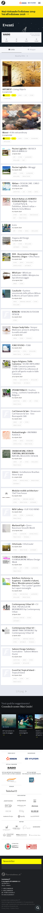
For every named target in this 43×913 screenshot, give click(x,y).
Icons (17, 226)
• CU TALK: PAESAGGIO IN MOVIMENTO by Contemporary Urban (26, 609)
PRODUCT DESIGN (26, 176)
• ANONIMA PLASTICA (24, 434)
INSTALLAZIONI (7, 141)
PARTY (23, 160)
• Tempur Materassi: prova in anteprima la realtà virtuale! (25, 331)
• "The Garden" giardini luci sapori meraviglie (26, 584)
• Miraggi (23, 168)
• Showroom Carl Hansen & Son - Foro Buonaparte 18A (26, 415)
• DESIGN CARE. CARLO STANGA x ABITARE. (25, 185)
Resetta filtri (20, 56)
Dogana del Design (20, 239)
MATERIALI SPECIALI (17, 265)
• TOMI (21, 346)
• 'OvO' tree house (25, 493)
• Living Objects (14, 90)
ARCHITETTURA (16, 191)
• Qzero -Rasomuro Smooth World (23, 527)
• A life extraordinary (14, 133)
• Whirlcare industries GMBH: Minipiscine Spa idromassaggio (25, 276)
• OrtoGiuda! (22, 545)
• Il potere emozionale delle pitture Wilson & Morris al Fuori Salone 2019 (26, 294)
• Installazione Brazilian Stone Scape (25, 474)
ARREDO (20, 95)
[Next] (40, 727)
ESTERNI (31, 95)
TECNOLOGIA (25, 247)
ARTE (26, 95)
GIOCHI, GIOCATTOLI (24, 379)
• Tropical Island (23, 672)
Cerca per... (38, 908)
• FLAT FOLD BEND (25, 510)
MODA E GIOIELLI (23, 214)
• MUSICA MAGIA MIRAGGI (24, 151)
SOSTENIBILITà (16, 247)
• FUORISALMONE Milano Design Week (26, 561)
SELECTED (7, 95)
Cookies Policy (14, 908)
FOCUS (13, 95)
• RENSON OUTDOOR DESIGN (25, 314)
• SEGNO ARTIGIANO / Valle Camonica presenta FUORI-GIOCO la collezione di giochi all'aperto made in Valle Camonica (26, 368)
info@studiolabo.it (9, 892)
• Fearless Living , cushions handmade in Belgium (25, 394)
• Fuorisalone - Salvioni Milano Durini (25, 653)
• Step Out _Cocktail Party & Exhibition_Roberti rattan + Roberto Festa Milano (24, 205)
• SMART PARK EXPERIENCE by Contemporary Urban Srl (24, 631)
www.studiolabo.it (8, 895)
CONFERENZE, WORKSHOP (25, 301)
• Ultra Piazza (25, 256)
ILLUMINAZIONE (7, 98)
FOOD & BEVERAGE (34, 214)
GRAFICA (36, 191)
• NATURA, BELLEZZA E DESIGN (25, 454)
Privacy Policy (5, 908)
